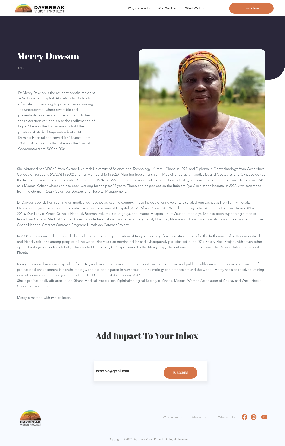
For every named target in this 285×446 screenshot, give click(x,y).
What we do (226, 417)
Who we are (199, 417)
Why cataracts (172, 417)
